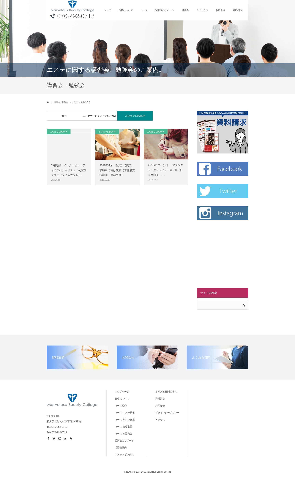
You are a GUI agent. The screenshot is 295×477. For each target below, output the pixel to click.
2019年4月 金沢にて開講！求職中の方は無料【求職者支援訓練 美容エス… (117, 170)
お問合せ (220, 10)
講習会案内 (121, 447)
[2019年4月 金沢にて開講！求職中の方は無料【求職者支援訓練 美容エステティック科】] (117, 144)
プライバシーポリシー (167, 412)
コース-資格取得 (123, 426)
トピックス (202, 10)
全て (64, 115)
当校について (125, 10)
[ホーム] (48, 102)
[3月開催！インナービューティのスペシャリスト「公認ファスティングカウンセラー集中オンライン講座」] (69, 144)
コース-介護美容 (123, 433)
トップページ (122, 391)
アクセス (160, 419)
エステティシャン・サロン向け (99, 115)
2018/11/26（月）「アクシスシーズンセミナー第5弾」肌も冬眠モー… (165, 170)
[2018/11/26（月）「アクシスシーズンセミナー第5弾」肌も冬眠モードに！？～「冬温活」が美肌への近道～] (166, 144)
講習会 (185, 10)
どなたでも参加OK (135, 115)
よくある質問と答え (166, 391)
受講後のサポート (164, 10)
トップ (107, 10)
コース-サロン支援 (125, 419)
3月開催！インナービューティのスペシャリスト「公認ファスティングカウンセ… (69, 170)
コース (144, 10)
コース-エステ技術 (125, 412)
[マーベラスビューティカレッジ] (72, 10)
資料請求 (237, 10)
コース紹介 (121, 405)
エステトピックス (124, 454)
